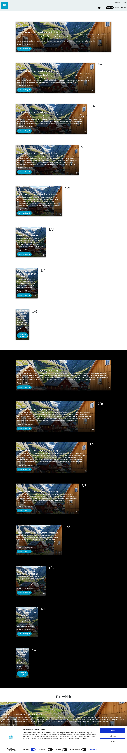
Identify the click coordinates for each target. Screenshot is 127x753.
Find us (124, 2)
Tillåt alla (112, 730)
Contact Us (117, 2)
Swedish (117, 7)
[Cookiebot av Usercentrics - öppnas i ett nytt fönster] (11, 749)
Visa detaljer (93, 749)
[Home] (5, 6)
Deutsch (123, 7)
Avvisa (113, 741)
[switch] (50, 749)
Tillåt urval (112, 736)
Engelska (110, 7)
